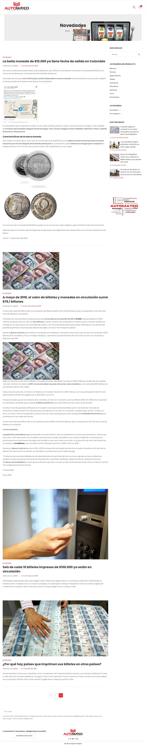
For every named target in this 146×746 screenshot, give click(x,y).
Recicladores (114, 97)
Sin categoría (115, 114)
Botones (113, 72)
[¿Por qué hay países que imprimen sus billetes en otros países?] (55, 628)
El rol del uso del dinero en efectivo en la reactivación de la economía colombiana (131, 172)
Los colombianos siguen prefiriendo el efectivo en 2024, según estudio (129, 144)
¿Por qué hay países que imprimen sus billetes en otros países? (52, 664)
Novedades (7, 57)
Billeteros (113, 68)
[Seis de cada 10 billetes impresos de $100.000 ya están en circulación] (55, 524)
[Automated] (16, 6)
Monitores (113, 90)
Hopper (112, 79)
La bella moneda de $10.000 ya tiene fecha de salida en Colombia (54, 61)
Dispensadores (115, 76)
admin (15, 66)
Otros (112, 93)
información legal (24, 736)
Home (67, 31)
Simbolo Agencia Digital (73, 743)
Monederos (114, 86)
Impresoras (114, 83)
